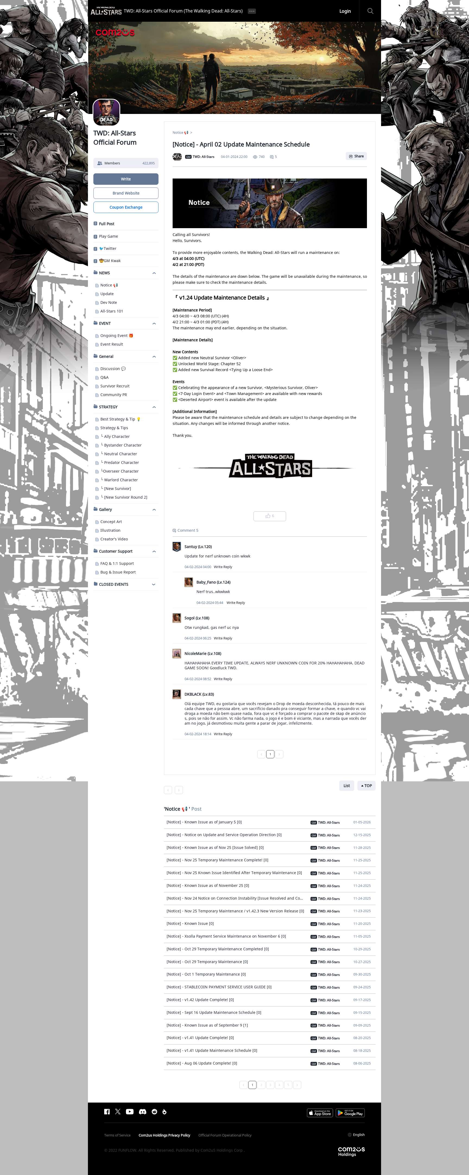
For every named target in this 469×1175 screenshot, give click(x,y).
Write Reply (223, 566)
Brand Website (126, 193)
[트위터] (118, 1112)
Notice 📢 (181, 132)
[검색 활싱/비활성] (373, 11)
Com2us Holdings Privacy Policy (164, 1135)
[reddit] (154, 1112)
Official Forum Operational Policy (225, 1135)
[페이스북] (107, 1112)
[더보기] (252, 11)
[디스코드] (142, 1112)
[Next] (279, 754)
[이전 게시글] (168, 790)
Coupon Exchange (126, 207)
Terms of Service (117, 1135)
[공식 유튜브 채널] (130, 1112)
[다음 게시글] (179, 790)
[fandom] (164, 1112)
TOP (368, 785)
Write (126, 178)
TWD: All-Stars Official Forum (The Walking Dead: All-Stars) (183, 11)
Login (345, 11)
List (347, 785)
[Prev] (261, 754)
